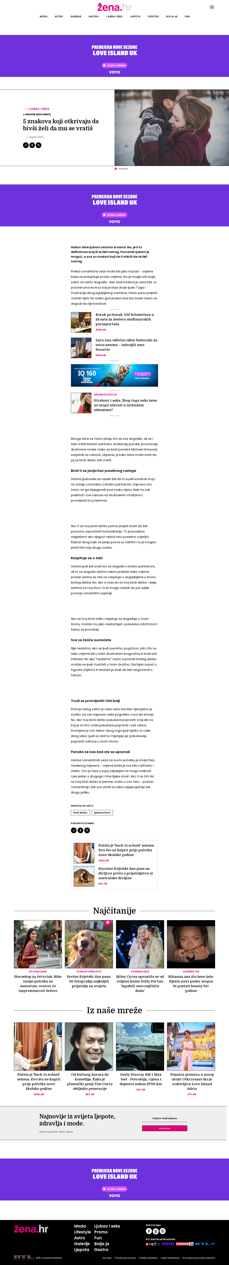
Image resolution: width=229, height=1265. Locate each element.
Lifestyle (153, 16)
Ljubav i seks (114, 16)
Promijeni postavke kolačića (199, 1258)
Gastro (94, 16)
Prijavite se (164, 1128)
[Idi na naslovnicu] (114, 10)
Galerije (75, 16)
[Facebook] (32, 147)
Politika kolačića (148, 1258)
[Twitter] (38, 147)
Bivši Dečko (80, 812)
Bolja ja (171, 16)
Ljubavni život (102, 812)
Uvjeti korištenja (170, 1258)
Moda (43, 16)
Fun (187, 16)
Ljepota (135, 16)
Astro (59, 16)
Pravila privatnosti (125, 1258)
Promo (101, 1232)
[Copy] (26, 147)
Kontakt (107, 1258)
